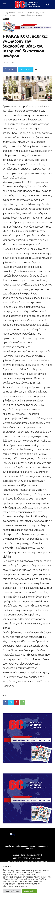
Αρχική (5, 13)
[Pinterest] (16, 702)
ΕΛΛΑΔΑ (12, 13)
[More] (36, 69)
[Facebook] (5, 702)
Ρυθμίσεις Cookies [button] (12, 891)
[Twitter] (11, 702)
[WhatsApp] (22, 702)
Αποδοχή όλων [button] (30, 891)
